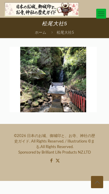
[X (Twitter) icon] (58, 160)
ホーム (40, 32)
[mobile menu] (101, 14)
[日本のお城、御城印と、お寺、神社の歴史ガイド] (41, 8)
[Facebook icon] (51, 160)
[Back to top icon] (97, 182)
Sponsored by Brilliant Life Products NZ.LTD (54, 152)
